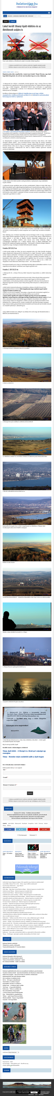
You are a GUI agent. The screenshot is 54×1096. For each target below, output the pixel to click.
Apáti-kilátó (11, 823)
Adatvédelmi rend (15, 1063)
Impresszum (6, 1061)
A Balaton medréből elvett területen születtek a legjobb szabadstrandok (27, 65)
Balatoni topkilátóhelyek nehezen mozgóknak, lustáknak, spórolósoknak (27, 814)
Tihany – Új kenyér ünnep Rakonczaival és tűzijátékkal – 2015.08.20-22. (45, 855)
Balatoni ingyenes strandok (44, 1092)
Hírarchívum (9, 851)
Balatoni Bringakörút (44, 1093)
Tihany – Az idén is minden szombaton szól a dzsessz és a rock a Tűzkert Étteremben (33, 855)
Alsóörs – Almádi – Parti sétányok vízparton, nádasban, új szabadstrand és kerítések (24, 921)
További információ (25, 1092)
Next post (32, 835)
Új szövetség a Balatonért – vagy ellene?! (13, 885)
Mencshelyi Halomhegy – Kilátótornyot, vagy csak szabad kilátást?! (20, 907)
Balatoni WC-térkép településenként (13, 958)
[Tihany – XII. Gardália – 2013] (8, 849)
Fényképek (24, 823)
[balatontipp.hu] (27, 4)
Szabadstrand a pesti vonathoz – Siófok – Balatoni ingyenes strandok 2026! (22, 894)
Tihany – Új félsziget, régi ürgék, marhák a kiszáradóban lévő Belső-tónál (21, 934)
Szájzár (46, 823)
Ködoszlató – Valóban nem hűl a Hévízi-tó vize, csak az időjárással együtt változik (23, 918)
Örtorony (41, 823)
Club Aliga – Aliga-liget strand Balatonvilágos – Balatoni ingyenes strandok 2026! (23, 889)
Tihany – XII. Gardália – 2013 (8, 854)
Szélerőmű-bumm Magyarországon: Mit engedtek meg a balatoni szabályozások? (23, 882)
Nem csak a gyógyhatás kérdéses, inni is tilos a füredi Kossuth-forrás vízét (21, 909)
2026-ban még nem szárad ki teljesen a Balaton (15, 905)
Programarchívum (32, 851)
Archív (4, 851)
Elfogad (34, 1092)
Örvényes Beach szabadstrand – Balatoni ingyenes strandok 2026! (19, 901)
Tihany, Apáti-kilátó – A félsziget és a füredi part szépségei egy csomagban (24, 752)
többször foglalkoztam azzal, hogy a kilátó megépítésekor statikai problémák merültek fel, (23, 94)
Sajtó (11, 1061)
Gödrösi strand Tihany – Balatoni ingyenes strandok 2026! (17, 891)
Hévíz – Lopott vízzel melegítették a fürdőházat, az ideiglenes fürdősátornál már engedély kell (27, 927)
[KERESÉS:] (44, 16)
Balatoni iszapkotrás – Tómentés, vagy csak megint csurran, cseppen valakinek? (23, 925)
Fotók (36, 823)
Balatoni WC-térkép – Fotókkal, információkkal (27, 813)
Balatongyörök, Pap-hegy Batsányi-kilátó (14, 976)
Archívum (5, 1052)
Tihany (4, 825)
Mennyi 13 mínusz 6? (10, 785)
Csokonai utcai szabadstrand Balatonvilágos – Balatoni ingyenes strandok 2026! (23, 896)
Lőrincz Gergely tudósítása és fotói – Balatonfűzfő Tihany (19, 854)
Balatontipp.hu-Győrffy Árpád (9, 1092)
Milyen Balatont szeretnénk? (10, 887)
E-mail (5, 777)
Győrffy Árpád (10, 72)
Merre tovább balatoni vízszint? (11, 916)
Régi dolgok (41, 1094)
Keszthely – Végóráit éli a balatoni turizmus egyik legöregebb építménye (21, 903)
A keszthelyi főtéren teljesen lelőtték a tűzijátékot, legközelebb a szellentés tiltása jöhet (25, 914)
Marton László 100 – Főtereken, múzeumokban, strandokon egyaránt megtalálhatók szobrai (26, 923)
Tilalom (9, 825)
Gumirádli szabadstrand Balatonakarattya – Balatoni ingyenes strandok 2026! (22, 898)
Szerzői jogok (6, 1063)
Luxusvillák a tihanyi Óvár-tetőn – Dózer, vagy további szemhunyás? (20, 884)
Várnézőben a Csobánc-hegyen (11, 981)
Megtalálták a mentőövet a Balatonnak (12, 930)
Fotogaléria (31, 823)
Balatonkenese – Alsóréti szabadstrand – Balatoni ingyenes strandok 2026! (22, 900)
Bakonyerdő (18, 823)
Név (4, 770)
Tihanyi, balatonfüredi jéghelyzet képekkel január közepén (17, 912)
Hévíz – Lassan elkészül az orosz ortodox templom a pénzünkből (19, 928)
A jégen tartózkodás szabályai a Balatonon (13, 910)
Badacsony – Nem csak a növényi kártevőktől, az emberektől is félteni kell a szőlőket (24, 932)
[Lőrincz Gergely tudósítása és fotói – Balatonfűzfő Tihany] (20, 849)
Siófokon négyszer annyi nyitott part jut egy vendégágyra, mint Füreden (27, 67)
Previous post (23, 835)
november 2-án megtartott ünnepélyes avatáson (17, 131)
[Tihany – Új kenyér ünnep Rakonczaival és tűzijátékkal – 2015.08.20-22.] (45, 849)
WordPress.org (24, 1063)
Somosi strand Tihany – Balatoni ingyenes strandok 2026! (17, 893)
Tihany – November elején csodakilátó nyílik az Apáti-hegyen (23, 756)
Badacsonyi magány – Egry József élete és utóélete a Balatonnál (20, 974)
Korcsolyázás (31, 1094)
